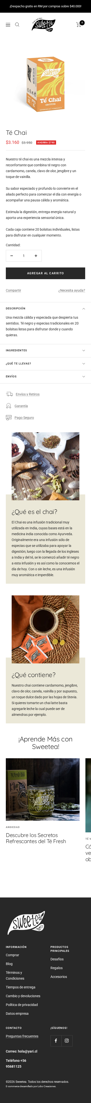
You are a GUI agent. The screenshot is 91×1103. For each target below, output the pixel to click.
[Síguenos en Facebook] (55, 1040)
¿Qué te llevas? (18, 363)
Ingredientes (16, 350)
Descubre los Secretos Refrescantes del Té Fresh (36, 838)
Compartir (13, 290)
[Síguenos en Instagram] (66, 1040)
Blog (9, 964)
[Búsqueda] (17, 24)
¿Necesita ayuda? (71, 290)
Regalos (56, 968)
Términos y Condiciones (15, 975)
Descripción (15, 308)
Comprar (12, 955)
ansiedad (13, 827)
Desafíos (57, 959)
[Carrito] (78, 24)
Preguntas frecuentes (22, 1036)
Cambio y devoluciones (23, 996)
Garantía (21, 406)
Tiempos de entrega (20, 987)
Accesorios (58, 977)
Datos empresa (17, 1013)
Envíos (11, 376)
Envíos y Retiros (28, 394)
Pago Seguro (24, 418)
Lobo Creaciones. (47, 1086)
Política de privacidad (22, 1005)
